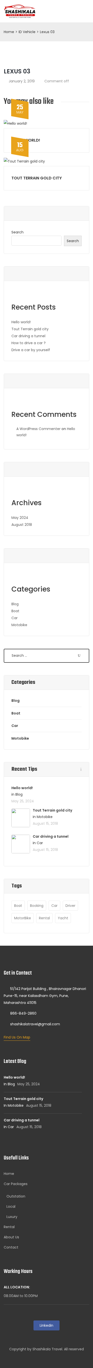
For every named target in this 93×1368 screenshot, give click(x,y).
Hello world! (21, 322)
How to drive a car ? (28, 342)
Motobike (19, 624)
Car (14, 617)
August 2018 (21, 524)
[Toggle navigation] (83, 11)
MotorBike (22, 918)
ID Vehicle (27, 31)
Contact (11, 1247)
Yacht (63, 918)
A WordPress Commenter (38, 428)
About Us (11, 1237)
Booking (36, 905)
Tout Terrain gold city (36, 178)
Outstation (15, 1196)
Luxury (11, 1216)
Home (9, 31)
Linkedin (46, 1325)
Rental (44, 918)
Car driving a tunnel (28, 335)
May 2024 (19, 517)
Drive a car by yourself (30, 349)
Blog (15, 604)
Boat (15, 610)
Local (10, 1206)
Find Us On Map (17, 1037)
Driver (70, 905)
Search (17, 232)
